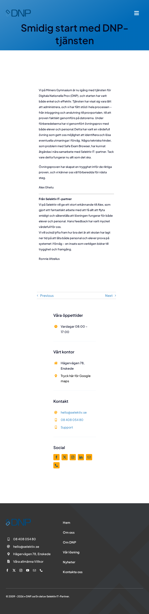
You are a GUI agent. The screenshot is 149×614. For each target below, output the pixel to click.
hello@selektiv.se (74, 412)
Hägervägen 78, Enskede (32, 554)
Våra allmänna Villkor (28, 561)
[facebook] (56, 457)
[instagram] (73, 457)
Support (67, 427)
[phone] (56, 465)
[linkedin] (81, 457)
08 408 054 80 (72, 420)
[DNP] (18, 11)
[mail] (89, 457)
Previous (47, 295)
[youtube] (27, 570)
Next (109, 295)
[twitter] (65, 457)
